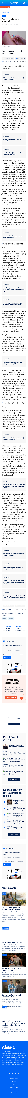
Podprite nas (4, 7)
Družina (5, 1007)
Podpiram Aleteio (10, 697)
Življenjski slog (5, 12)
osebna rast (6, 928)
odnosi (4, 981)
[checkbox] (3, 654)
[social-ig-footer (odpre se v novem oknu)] (18, 1074)
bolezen (4, 618)
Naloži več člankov (14, 779)
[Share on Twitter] (20, 61)
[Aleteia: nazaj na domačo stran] (14, 2)
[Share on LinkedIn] (17, 61)
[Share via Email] (23, 61)
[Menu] (5, 3)
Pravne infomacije (14, 1087)
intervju (5, 954)
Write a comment (14, 724)
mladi (4, 893)
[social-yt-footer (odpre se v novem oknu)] (9, 1074)
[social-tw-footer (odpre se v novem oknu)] (15, 1074)
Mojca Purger (17, 24)
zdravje (11, 618)
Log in (19, 718)
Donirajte (14, 1081)
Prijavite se (7, 657)
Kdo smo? (14, 1084)
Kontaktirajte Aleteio (14, 1090)
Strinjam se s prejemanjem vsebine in (14, 654)
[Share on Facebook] (14, 61)
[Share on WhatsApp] (25, 61)
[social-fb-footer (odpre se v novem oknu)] (12, 1074)
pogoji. (21, 654)
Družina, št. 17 (6, 544)
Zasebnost (14, 1093)
